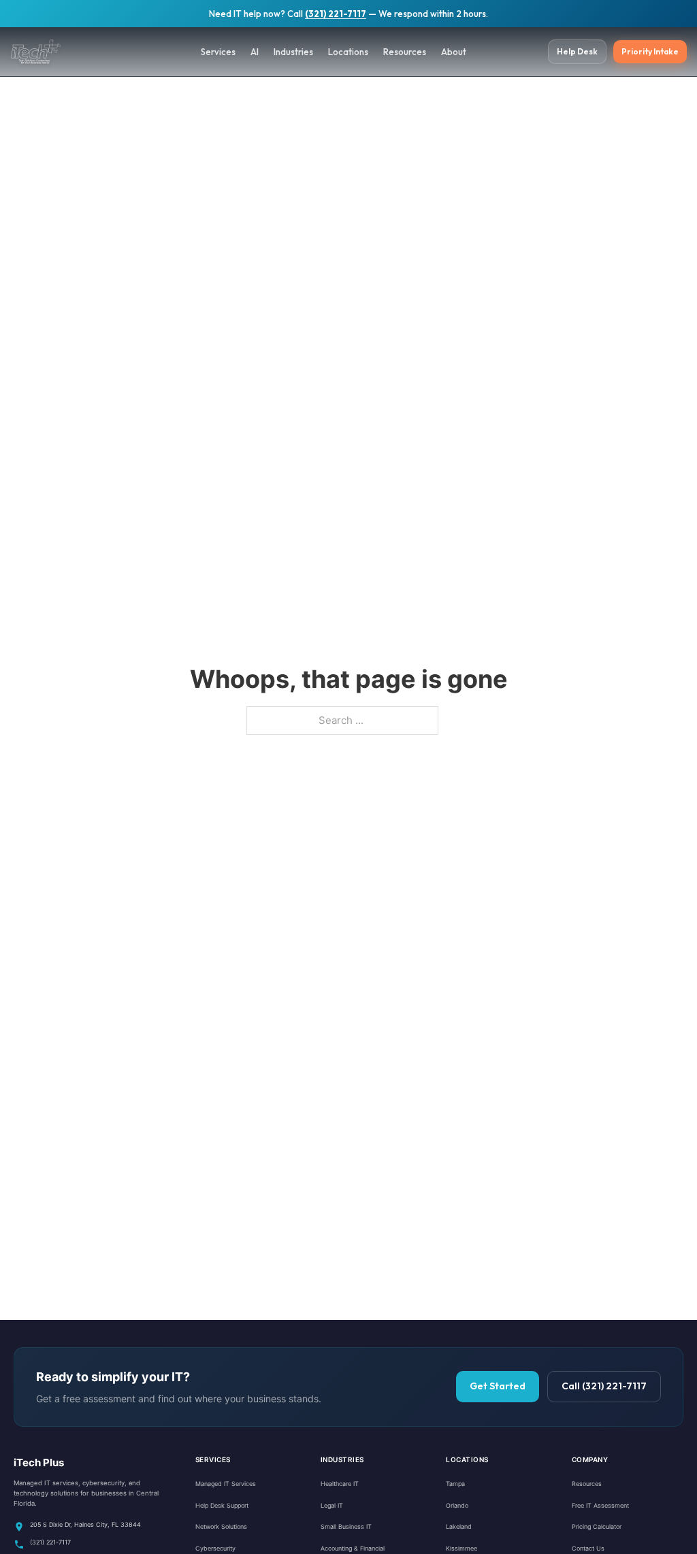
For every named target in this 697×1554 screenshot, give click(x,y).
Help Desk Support (221, 1505)
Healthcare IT (340, 1483)
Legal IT (332, 1505)
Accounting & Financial (353, 1548)
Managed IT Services (225, 1483)
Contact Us (588, 1548)
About (453, 51)
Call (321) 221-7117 (604, 1386)
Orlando (457, 1505)
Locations (348, 51)
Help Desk (577, 51)
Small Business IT (346, 1526)
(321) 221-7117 (335, 13)
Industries (293, 51)
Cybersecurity (215, 1548)
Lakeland (459, 1526)
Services (218, 51)
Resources (404, 51)
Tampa (455, 1483)
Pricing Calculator (596, 1526)
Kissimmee (461, 1548)
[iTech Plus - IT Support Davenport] (51, 51)
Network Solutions (221, 1526)
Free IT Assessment (600, 1505)
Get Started (497, 1386)
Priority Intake (650, 51)
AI (254, 51)
